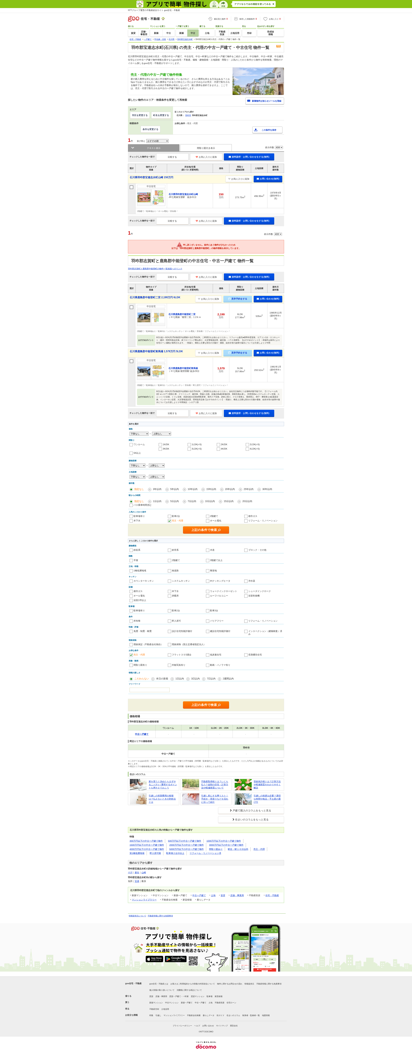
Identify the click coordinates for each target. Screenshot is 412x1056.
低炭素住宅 (215, 654)
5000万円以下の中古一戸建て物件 (186, 849)
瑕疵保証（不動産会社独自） (148, 644)
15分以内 (229, 501)
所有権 (137, 621)
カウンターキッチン (144, 581)
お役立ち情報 (131, 1015)
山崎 (143, 872)
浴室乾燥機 (254, 595)
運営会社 (234, 1026)
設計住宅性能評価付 (182, 631)
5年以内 (174, 489)
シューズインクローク (259, 591)
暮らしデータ (208, 1015)
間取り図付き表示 (206, 148)
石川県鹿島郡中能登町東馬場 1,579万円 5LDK (156, 351)
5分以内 (174, 501)
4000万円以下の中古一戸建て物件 (147, 849)
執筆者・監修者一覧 (251, 1015)
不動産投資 (219, 1003)
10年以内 (192, 489)
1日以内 (179, 678)
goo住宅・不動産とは (158, 984)
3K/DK (166, 448)
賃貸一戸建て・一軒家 (179, 996)
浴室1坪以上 (140, 600)
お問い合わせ (208, 1026)
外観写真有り (178, 665)
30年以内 (267, 489)
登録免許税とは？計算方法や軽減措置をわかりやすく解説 (267, 784)
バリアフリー (217, 621)
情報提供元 (249, 984)
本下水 (137, 520)
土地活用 (165, 1009)
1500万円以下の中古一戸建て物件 (147, 845)
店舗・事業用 (237, 895)
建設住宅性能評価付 (220, 631)
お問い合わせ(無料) (269, 178)
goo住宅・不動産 (133, 983)
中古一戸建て (199, 895)
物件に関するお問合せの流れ (229, 984)
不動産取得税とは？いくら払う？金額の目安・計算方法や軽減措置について (214, 784)
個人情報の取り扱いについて (161, 990)
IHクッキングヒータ (220, 581)
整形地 (213, 570)
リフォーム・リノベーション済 (205, 853)
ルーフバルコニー (219, 595)
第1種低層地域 (137, 853)
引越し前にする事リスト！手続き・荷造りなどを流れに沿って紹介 (214, 798)
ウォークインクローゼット (223, 591)
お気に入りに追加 (208, 157)
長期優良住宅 (255, 654)
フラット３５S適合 (181, 654)
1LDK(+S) (197, 444)
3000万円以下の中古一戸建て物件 (226, 845)
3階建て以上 (216, 560)
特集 (151, 1015)
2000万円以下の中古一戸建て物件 (186, 845)
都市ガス (252, 516)
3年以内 (157, 489)
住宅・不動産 (272, 895)
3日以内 (195, 678)
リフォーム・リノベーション (263, 520)
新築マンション (156, 1003)
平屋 (136, 560)
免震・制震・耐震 (143, 631)
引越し (158, 1015)
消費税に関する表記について (189, 990)
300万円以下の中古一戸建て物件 (146, 841)
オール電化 (215, 520)
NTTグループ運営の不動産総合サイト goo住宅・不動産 (154, 10)
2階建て (214, 516)
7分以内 (192, 501)
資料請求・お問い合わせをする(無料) (250, 157)
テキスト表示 (153, 148)
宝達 (137, 881)
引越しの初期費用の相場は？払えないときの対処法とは (162, 798)
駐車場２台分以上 (175, 853)
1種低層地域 (140, 570)
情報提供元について (137, 916)
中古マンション (172, 1003)
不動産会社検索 (194, 1015)
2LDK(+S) (255, 444)
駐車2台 (176, 516)
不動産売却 (154, 1009)
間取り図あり (216, 849)
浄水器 (251, 581)
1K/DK (166, 444)
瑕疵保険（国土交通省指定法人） (189, 644)
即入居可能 (155, 853)
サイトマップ (222, 1026)
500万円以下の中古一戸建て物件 (184, 841)
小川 (130, 872)
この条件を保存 (269, 130)
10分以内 (210, 501)
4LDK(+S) (255, 448)
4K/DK (224, 448)
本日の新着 (162, 678)
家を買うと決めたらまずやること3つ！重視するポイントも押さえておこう (163, 784)
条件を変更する (150, 129)
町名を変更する (161, 115)
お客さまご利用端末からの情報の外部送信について (192, 984)
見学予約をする (239, 298)
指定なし (139, 489)
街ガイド (220, 1015)
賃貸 (223, 895)
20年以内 (230, 489)
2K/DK (224, 444)
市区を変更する (140, 115)
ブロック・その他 (257, 550)
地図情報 (266, 1015)
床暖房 (175, 595)
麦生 (137, 872)
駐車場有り (139, 516)
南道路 (175, 570)
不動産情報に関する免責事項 (160, 916)
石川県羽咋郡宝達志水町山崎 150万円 (151, 177)
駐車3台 (214, 610)
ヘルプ (197, 1026)
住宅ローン (231, 1003)
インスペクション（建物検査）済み (265, 632)
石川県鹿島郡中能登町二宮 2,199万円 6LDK (155, 297)
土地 (213, 895)
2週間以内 (228, 678)
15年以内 (211, 489)
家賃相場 (218, 996)
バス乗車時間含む (143, 505)
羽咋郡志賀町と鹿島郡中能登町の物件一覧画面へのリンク (155, 268)
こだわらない (141, 678)
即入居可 (176, 621)
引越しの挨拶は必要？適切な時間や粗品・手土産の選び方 (267, 798)
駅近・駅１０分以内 (238, 849)
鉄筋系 (137, 550)
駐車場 (209, 996)
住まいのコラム (233, 1015)
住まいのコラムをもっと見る (252, 819)
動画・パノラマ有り (220, 665)
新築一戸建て (186, 1003)
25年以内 (248, 489)
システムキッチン (181, 581)
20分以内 (247, 501)
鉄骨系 (175, 550)
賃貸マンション (197, 996)
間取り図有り (140, 665)
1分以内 (157, 501)
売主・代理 (177, 520)
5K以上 (137, 453)
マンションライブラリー (144, 899)
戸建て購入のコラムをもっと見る (252, 810)
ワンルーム (139, 444)
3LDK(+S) (197, 448)
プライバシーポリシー (182, 1026)
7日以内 (211, 678)
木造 (212, 550)
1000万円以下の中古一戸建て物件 (223, 841)
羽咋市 (188, 115)
